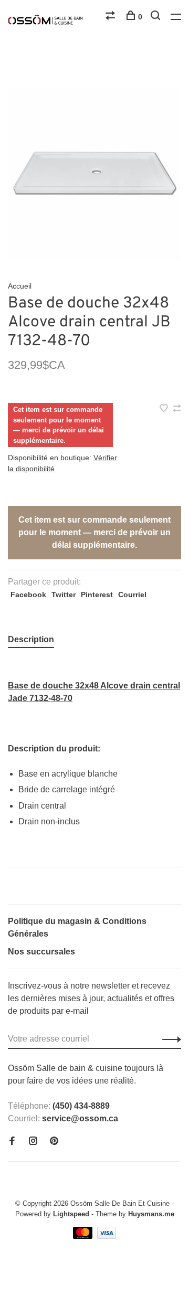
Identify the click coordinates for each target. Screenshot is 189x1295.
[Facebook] (12, 1141)
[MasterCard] (83, 1236)
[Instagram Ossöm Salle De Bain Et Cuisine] (33, 1141)
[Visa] (107, 1236)
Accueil (20, 286)
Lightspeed (71, 1214)
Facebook (28, 594)
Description (31, 639)
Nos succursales (41, 951)
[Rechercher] (157, 17)
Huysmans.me (151, 1214)
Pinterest (97, 594)
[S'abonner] (168, 1038)
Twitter (63, 594)
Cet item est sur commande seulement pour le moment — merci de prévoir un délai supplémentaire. (94, 532)
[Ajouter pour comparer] (177, 409)
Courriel (132, 594)
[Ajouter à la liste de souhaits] (165, 409)
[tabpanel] (94, 175)
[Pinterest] (54, 1141)
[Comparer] (112, 17)
